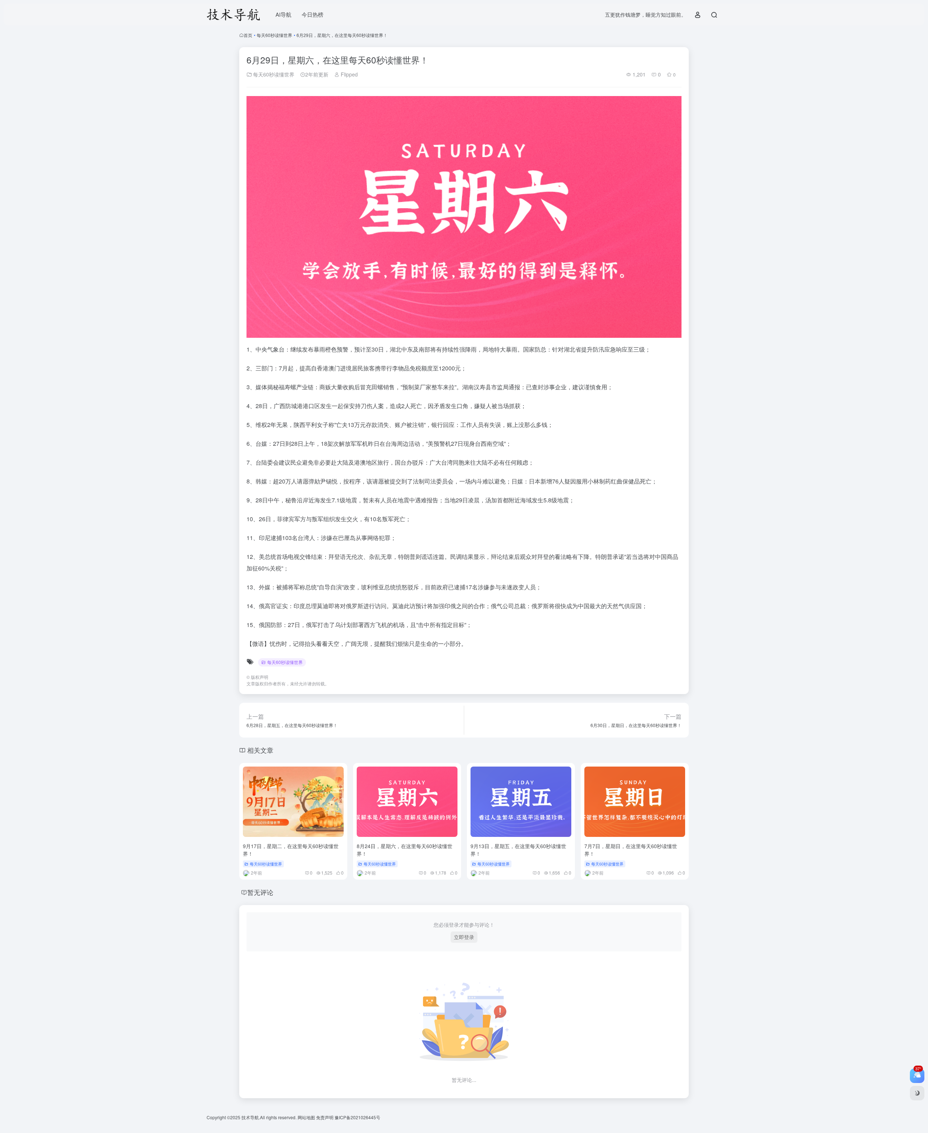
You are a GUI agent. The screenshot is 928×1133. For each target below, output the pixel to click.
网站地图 (307, 1117)
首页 (248, 35)
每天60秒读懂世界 (274, 35)
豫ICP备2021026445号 (357, 1117)
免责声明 (325, 1117)
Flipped (348, 74)
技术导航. (250, 1117)
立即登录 (464, 937)
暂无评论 (260, 892)
